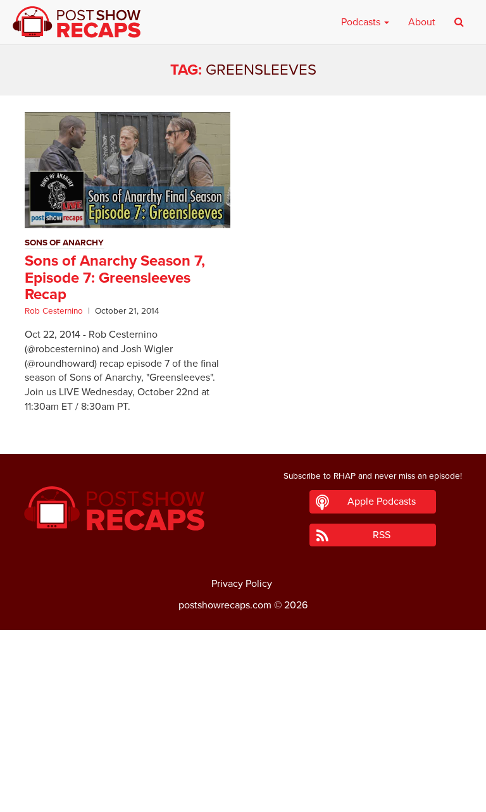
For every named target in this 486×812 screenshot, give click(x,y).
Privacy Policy (241, 583)
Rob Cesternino (54, 311)
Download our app (243, 795)
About (421, 22)
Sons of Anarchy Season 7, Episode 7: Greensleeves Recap (115, 278)
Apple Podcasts (381, 501)
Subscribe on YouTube (243, 766)
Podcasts (362, 22)
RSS (381, 535)
